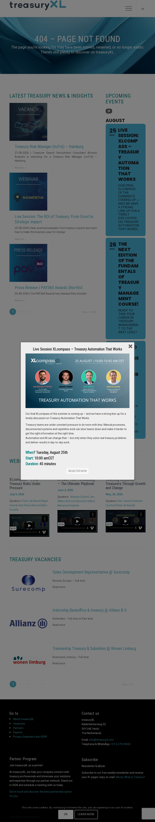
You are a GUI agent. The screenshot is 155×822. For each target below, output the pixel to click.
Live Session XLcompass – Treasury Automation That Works (77, 349)
